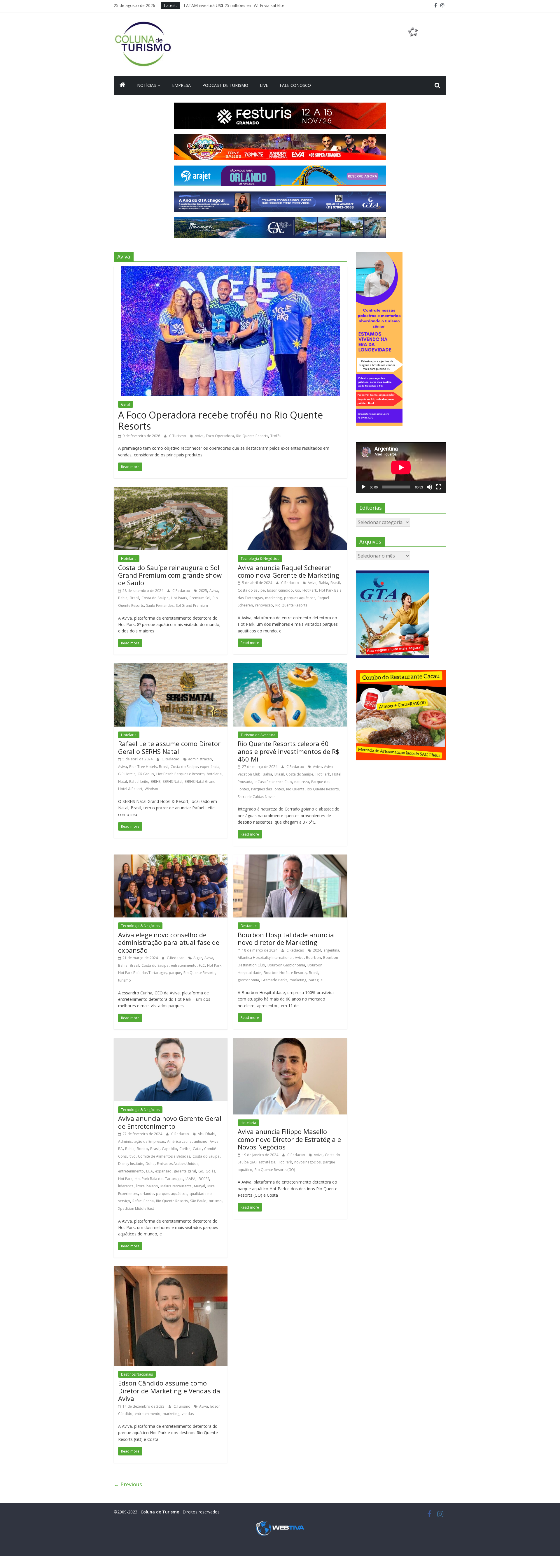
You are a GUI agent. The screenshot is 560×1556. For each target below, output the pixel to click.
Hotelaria (128, 558)
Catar (197, 1148)
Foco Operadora (220, 435)
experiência (209, 766)
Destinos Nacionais (137, 1374)
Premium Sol (200, 597)
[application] (401, 467)
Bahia (122, 597)
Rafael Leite (138, 781)
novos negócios (307, 1162)
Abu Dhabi (206, 1133)
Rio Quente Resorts (252, 435)
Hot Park (309, 590)
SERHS (155, 781)
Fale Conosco (295, 85)
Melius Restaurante (176, 1186)
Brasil (134, 597)
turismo (124, 980)
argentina (331, 950)
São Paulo (198, 1200)
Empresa (181, 85)
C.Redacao (181, 590)
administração (200, 759)
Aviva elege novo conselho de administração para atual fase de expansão (168, 942)
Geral (125, 404)
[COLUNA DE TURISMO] (122, 85)
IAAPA (190, 1178)
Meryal (199, 1186)
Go (297, 590)
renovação (264, 605)
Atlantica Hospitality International (265, 957)
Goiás (210, 1171)
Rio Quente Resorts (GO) (275, 1169)
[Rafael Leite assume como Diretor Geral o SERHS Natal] (171, 667)
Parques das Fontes (267, 789)
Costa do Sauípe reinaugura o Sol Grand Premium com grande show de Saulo (170, 575)
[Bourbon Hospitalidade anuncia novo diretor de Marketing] (290, 858)
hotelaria (214, 773)
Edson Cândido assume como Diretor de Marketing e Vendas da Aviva (169, 1391)
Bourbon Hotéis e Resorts (285, 972)
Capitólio (169, 1148)
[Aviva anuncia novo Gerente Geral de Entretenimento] (171, 1041)
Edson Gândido (280, 590)
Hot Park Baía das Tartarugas (142, 972)
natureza (301, 781)
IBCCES (203, 1178)
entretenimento (184, 965)
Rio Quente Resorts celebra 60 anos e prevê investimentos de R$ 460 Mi (288, 751)
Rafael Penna (143, 1200)
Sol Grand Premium (192, 605)
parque (175, 972)
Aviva (199, 435)
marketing (273, 597)
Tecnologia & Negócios (260, 558)
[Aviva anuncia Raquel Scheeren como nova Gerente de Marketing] (290, 490)
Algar (197, 957)
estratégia (267, 1162)
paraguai (316, 979)
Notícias (146, 85)
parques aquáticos (299, 597)
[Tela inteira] (439, 487)
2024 (317, 950)
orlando (147, 1193)
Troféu (275, 435)
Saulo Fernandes (160, 605)
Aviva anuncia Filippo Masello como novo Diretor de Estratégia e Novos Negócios (289, 1139)
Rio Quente (295, 789)
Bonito (142, 1148)
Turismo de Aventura (258, 734)
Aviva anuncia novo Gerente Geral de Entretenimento (169, 1122)
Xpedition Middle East (136, 1208)
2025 (203, 590)
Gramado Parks (274, 979)
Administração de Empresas (141, 1141)
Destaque (249, 925)
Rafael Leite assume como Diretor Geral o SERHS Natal (169, 747)
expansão (163, 1171)
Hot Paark (179, 597)
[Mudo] (429, 487)
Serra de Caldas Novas (256, 796)
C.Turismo (178, 435)
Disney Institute (130, 1163)
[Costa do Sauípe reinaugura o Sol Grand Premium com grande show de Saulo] (171, 490)
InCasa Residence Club (273, 781)
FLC (202, 965)
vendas (188, 1413)
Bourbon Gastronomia (286, 965)
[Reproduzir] (363, 487)
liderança (126, 1186)
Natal (122, 781)
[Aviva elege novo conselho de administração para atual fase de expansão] (171, 858)
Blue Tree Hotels (143, 766)
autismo (200, 1141)
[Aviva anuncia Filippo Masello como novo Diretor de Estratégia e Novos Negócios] (290, 1041)
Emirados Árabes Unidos (177, 1163)
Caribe (184, 1148)
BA (120, 1148)
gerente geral (185, 1171)
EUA (149, 1171)
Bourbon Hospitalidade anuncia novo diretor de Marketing (286, 938)
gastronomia (248, 979)
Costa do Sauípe (155, 597)
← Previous (128, 1484)
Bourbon (313, 957)
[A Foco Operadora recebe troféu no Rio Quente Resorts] (230, 270)
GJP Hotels (126, 773)
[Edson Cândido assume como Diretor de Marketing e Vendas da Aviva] (171, 1270)
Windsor (152, 788)
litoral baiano (147, 1186)
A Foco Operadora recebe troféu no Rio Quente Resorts (220, 420)
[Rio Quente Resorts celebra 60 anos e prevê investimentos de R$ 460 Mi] (290, 667)
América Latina (179, 1141)
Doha (150, 1163)
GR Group (146, 773)
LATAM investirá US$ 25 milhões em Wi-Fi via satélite (234, 5)
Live (264, 85)
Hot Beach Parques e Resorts (180, 773)
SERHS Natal (172, 781)
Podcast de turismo (225, 85)
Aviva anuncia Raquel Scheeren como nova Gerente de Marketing (288, 571)
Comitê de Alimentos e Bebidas (164, 1156)
